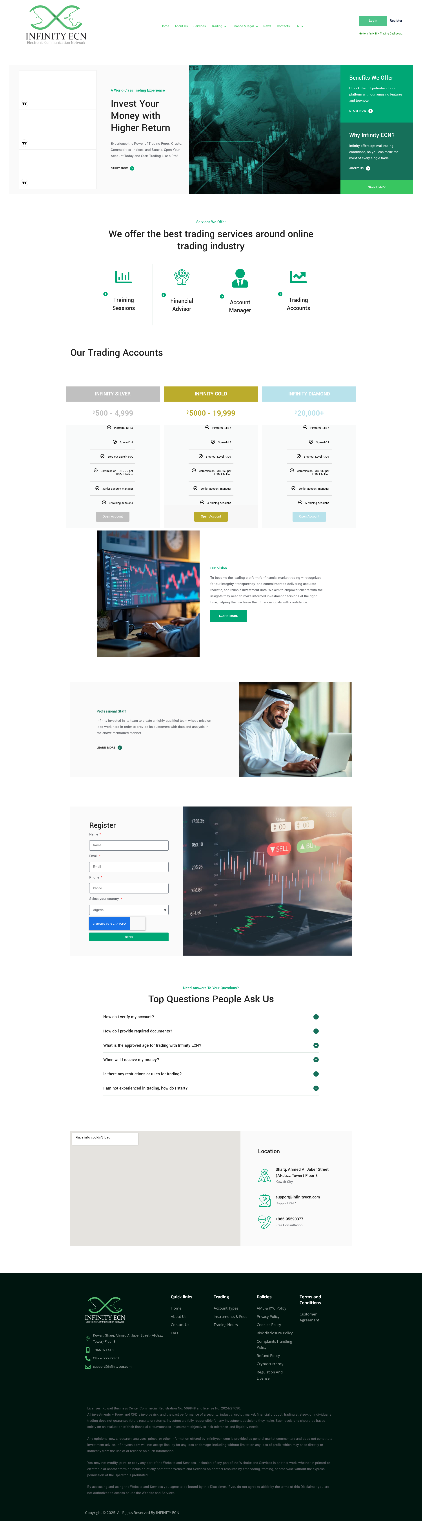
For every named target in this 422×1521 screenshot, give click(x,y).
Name (94, 834)
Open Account (113, 516)
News (267, 26)
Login (373, 20)
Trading (216, 26)
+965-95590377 (289, 1219)
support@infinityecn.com (298, 1197)
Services (199, 26)
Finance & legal (243, 26)
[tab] (211, 1017)
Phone (94, 877)
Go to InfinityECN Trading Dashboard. (381, 34)
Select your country (104, 898)
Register (396, 20)
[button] (218, 26)
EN (297, 26)
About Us (181, 26)
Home (165, 26)
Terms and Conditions (310, 1300)
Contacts (283, 26)
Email (93, 855)
